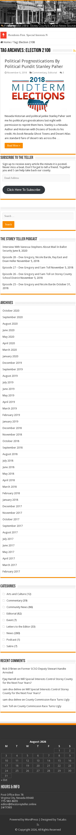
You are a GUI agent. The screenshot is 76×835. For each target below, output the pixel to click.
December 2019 (12, 362)
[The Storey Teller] (38, 14)
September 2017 (13, 525)
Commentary (39, 72)
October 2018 (11, 441)
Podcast (11, 639)
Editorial (52, 72)
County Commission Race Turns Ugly (47, 699)
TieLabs (61, 819)
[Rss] (37, 824)
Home (7, 42)
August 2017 (10, 532)
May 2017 (8, 552)
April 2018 (9, 480)
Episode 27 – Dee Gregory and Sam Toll (26, 267)
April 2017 (9, 558)
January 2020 (10, 356)
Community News (17, 607)
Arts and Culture (16, 594)
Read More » (13, 145)
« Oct (4, 780)
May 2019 (8, 395)
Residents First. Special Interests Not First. (32, 35)
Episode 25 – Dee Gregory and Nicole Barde (29, 284)
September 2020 (13, 317)
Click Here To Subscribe (23, 189)
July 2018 (8, 460)
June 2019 (8, 388)
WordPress (31, 819)
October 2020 (11, 310)
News (10, 633)
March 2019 (10, 408)
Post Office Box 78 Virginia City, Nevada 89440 (17, 796)
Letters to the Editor (18, 626)
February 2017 (11, 571)
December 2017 (12, 506)
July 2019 (8, 382)
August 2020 (10, 323)
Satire (10, 646)
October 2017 (11, 519)
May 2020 (8, 336)
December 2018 (12, 428)
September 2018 (13, 447)
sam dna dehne (12, 689)
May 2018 (8, 473)
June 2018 (8, 467)
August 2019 (10, 375)
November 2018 (12, 434)
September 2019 (13, 369)
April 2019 (9, 402)
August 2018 (10, 454)
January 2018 (10, 499)
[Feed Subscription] (74, 50)
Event (10, 620)
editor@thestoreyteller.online (18, 804)
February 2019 (11, 415)
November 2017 (12, 512)
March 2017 (10, 565)
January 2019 (10, 421)
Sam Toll (8, 706)
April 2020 (9, 343)
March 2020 (10, 349)
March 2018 (10, 486)
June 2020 (8, 330)
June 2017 (8, 545)
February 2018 (11, 493)
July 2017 (8, 538)
